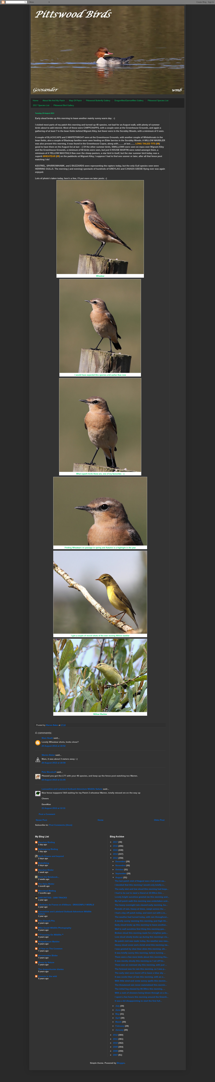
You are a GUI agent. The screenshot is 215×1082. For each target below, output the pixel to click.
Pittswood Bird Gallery (64, 105)
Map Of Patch (75, 100)
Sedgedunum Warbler (49, 941)
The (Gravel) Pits (46, 921)
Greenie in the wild (47, 976)
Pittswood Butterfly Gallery (98, 100)
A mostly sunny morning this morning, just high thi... (141, 921)
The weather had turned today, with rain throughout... (141, 917)
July (117, 1006)
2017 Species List (41, 105)
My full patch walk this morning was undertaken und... (142, 901)
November (120, 865)
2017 (115, 842)
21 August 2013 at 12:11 (53, 808)
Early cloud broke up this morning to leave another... (141, 925)
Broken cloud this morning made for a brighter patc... (141, 933)
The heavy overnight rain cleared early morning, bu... (141, 905)
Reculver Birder (46, 870)
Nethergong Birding (48, 849)
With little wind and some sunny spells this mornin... (141, 981)
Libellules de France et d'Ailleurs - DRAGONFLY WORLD (66, 904)
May (117, 1014)
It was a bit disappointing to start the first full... (138, 1001)
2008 (115, 1051)
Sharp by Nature (46, 962)
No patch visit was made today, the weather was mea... (142, 941)
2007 (115, 1055)
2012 (115, 1035)
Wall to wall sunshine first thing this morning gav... (140, 929)
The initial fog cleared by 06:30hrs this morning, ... (140, 989)
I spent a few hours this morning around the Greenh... (141, 997)
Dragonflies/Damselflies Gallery (129, 100)
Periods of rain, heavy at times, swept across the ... (140, 909)
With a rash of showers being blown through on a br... (142, 993)
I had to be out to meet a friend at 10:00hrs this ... (139, 893)
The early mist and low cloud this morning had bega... (142, 889)
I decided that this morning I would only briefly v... (140, 885)
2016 (115, 846)
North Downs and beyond (51, 856)
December (120, 861)
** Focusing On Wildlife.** (50, 934)
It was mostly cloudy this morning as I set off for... (140, 961)
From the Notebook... (48, 877)
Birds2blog (43, 863)
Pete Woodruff (49, 772)
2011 (115, 1039)
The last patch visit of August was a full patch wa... (140, 881)
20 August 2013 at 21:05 (54, 780)
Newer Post (41, 820)
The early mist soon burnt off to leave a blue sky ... (140, 973)
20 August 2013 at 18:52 (54, 746)
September (121, 873)
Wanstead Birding (47, 891)
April (118, 1018)
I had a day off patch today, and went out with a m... (141, 913)
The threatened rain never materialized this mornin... (141, 985)
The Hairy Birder (46, 884)
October (119, 869)
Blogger (121, 1063)
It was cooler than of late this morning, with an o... (140, 977)
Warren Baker (48, 755)
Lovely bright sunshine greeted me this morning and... (142, 897)
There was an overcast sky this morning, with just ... (141, 965)
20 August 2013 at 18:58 (54, 763)
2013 (115, 858)
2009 (115, 1047)
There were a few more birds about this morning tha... (141, 957)
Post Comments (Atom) (60, 825)
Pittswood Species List (158, 100)
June (118, 1010)
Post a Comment (47, 814)
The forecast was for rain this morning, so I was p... (140, 969)
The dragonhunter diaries (51, 969)
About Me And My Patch (54, 100)
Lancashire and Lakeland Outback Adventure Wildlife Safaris (72, 789)
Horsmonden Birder (48, 955)
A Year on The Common (50, 948)
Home (35, 100)
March (118, 1022)
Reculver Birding (46, 842)
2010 (115, 1043)
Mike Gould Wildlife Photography (54, 928)
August (119, 877)
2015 (115, 850)
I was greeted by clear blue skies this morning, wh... (141, 949)
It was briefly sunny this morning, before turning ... (140, 953)
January (119, 1030)
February (120, 1026)
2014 (115, 854)
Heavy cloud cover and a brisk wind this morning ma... (142, 945)
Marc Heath (47, 738)
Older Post (159, 820)
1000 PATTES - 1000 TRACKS (52, 897)
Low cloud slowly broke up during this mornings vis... (142, 937)
